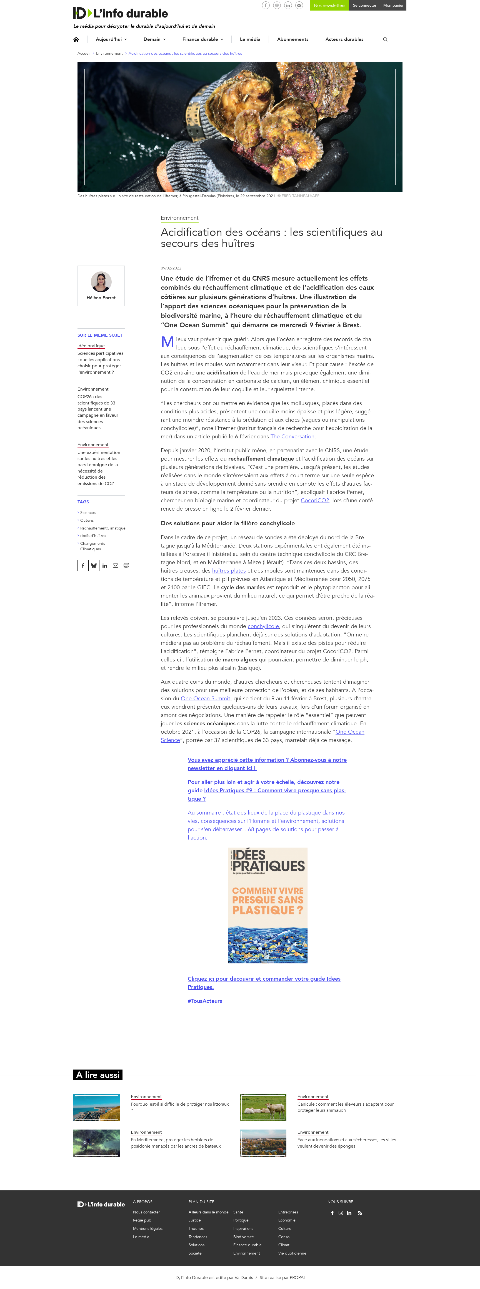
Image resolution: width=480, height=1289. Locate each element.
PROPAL (298, 1277)
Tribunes (196, 1228)
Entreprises (288, 1212)
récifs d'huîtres (93, 535)
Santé (238, 1212)
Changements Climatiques (92, 546)
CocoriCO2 (315, 500)
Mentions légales (147, 1228)
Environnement (109, 53)
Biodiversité (243, 1237)
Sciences (88, 512)
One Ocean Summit (205, 698)
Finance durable (200, 39)
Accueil (76, 39)
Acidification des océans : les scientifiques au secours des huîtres (185, 53)
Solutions (196, 1245)
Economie (287, 1220)
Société (195, 1253)
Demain (152, 39)
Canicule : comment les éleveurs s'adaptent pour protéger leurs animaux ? (346, 1107)
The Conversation (292, 436)
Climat (283, 1245)
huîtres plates (229, 570)
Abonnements (293, 39)
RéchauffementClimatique (103, 528)
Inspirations (243, 1228)
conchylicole (263, 626)
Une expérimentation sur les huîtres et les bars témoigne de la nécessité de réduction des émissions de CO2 (99, 467)
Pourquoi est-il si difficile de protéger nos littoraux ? (180, 1107)
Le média (250, 39)
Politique (241, 1220)
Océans (87, 520)
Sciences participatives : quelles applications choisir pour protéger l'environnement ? (100, 362)
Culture (284, 1228)
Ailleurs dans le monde (209, 1212)
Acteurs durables (345, 39)
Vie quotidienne (292, 1253)
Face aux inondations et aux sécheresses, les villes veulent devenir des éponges (347, 1143)
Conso (283, 1237)
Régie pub (142, 1220)
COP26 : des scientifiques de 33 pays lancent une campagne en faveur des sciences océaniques (98, 412)
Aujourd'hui (109, 39)
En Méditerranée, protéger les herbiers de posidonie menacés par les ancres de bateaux (176, 1143)
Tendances (198, 1237)
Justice (195, 1220)
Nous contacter (146, 1212)
